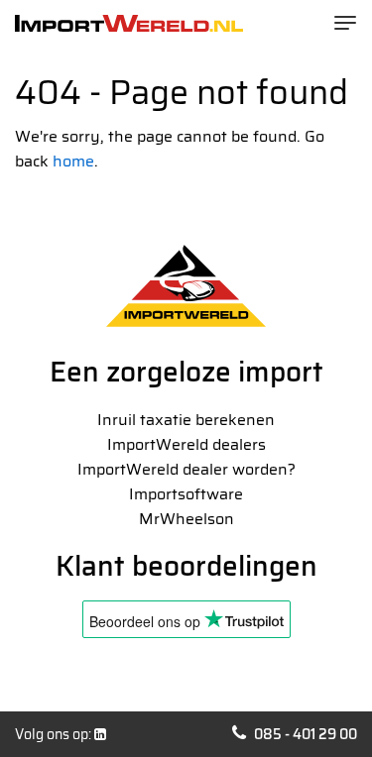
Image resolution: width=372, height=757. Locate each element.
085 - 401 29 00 (305, 734)
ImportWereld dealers (186, 444)
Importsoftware (186, 494)
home (73, 161)
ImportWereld (129, 23)
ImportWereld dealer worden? (186, 469)
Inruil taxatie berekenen (186, 419)
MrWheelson (186, 518)
